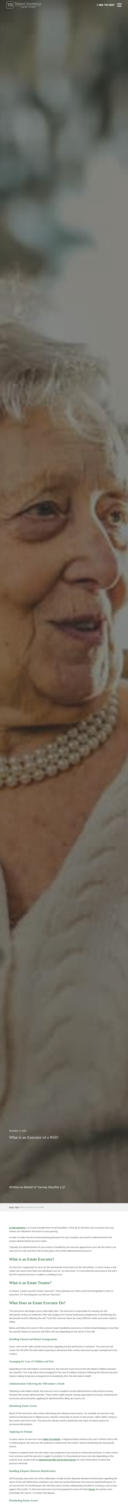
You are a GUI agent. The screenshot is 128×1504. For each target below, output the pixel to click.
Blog (17, 1207)
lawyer (91, 1489)
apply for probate (51, 1439)
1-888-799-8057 (105, 5)
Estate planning (17, 1227)
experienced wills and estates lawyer (57, 1459)
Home (11, 1207)
